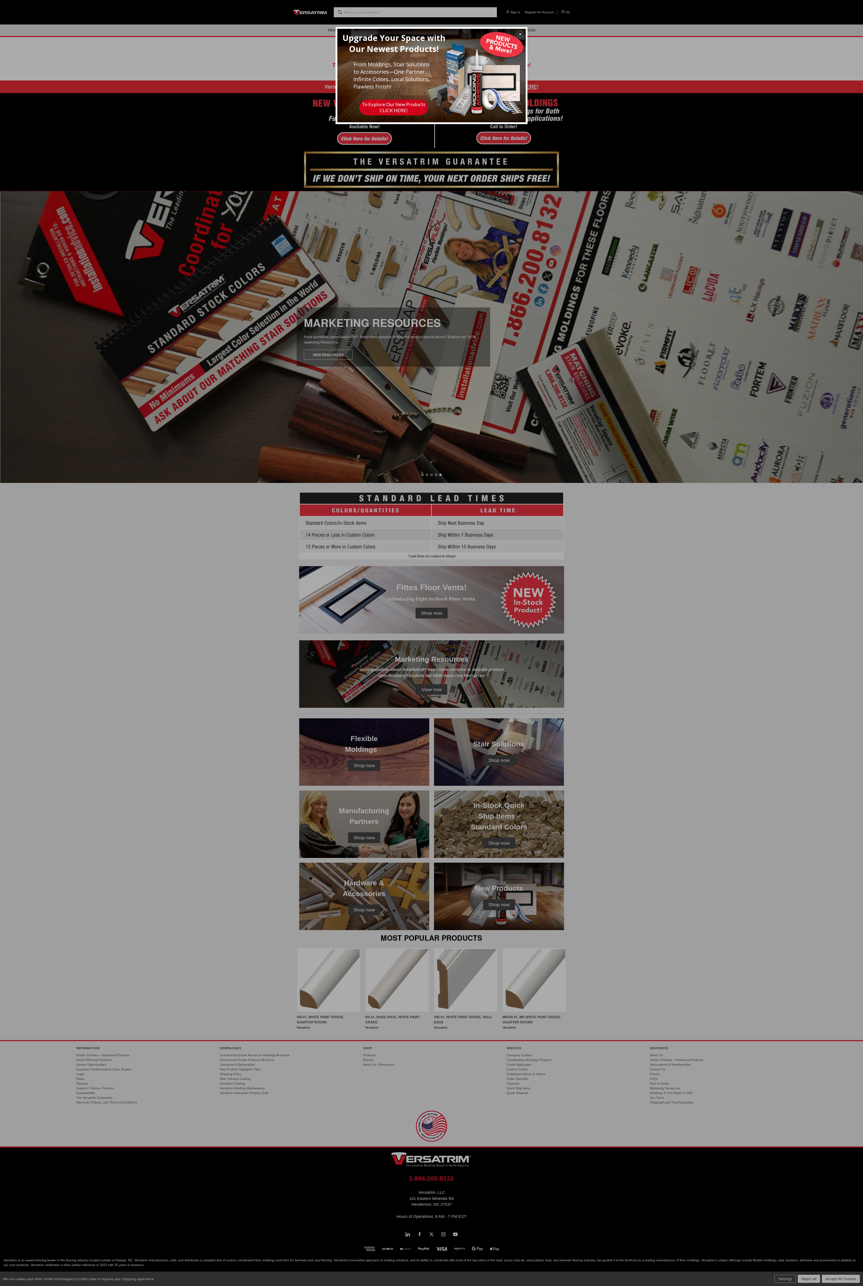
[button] (520, 34)
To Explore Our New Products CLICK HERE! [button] (393, 107)
